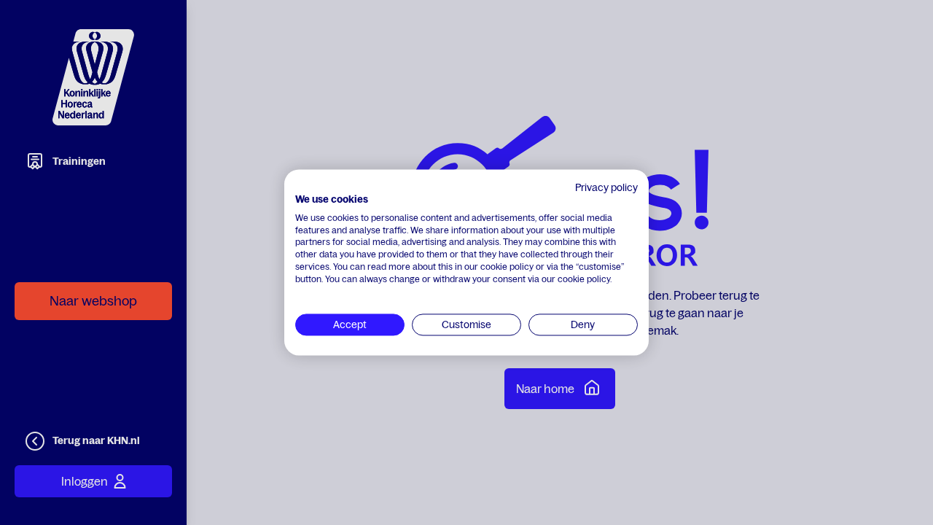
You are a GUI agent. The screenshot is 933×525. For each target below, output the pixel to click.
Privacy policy (606, 187)
